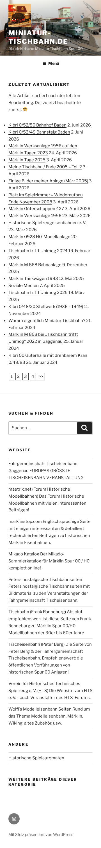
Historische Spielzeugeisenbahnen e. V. (47, 222)
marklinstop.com (25, 521)
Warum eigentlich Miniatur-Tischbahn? (46, 320)
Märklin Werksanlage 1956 (34, 215)
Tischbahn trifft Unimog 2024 (38, 250)
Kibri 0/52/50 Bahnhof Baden (37, 125)
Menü (53, 63)
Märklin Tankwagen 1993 (33, 278)
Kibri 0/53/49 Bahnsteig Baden (39, 132)
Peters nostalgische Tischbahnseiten (45, 579)
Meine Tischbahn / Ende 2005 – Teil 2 (45, 166)
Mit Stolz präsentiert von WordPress (40, 834)
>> (41, 376)
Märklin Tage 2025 (26, 159)
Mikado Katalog (23, 554)
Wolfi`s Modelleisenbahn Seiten (40, 709)
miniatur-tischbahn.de (38, 37)
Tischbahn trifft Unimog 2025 (38, 292)
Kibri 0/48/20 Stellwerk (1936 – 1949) (45, 306)
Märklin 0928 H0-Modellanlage (39, 236)
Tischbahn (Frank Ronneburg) (37, 611)
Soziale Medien (23, 285)
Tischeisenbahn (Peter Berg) (36, 644)
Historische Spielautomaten (36, 757)
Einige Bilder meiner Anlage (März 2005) (48, 180)
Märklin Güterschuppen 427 (36, 208)
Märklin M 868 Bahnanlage (34, 264)
